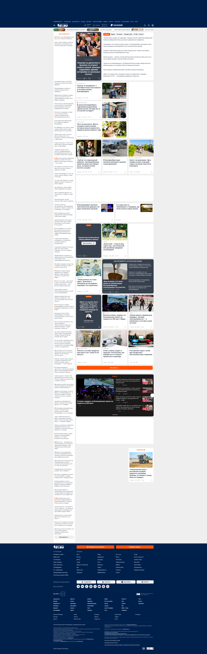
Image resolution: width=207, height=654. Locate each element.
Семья (118, 572)
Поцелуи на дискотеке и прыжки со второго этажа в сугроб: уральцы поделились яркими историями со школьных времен (88, 68)
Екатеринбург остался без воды (128, 261)
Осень (117, 557)
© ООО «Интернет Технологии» (60, 648)
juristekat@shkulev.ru (58, 640)
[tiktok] (107, 586)
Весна (78, 559)
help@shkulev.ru (64, 641)
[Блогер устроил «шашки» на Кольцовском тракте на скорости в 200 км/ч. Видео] (114, 303)
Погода (83, 21)
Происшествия (120, 562)
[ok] (86, 586)
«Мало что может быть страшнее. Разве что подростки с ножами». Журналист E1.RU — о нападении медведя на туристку (88, 307)
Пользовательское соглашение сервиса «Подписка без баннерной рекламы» (122, 645)
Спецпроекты (138, 567)
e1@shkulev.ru (71, 638)
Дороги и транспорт (82, 564)
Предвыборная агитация (60, 572)
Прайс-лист (56, 557)
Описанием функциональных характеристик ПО (115, 633)
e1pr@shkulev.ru (125, 629)
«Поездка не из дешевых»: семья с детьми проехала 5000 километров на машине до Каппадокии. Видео (128, 389)
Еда (78, 567)
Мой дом (100, 564)
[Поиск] (145, 25)
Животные (80, 570)
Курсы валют (125, 21)
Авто (78, 554)
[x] (95, 586)
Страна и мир (138, 559)
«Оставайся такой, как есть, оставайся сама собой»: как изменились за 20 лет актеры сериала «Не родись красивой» (128, 407)
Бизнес (79, 557)
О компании (56, 559)
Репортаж (141, 450)
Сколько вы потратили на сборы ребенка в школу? (88, 238)
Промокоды (67, 21)
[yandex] (103, 586)
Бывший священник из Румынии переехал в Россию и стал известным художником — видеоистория (128, 381)
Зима (99, 554)
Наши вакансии (57, 564)
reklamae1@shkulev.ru (132, 624)
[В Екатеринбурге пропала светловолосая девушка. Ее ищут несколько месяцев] (107, 208)
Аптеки (111, 21)
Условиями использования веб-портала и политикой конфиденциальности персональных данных (127, 634)
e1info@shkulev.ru (90, 639)
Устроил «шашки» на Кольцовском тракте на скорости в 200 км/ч (95, 402)
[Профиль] (153, 25)
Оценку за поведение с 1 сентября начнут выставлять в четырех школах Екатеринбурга (89, 88)
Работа (118, 564)
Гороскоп (117, 21)
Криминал (101, 557)
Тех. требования (58, 570)
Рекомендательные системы (111, 642)
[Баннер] (59, 29)
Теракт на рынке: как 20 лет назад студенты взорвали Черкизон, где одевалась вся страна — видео (128, 398)
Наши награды (57, 562)
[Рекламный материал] (117, 25)
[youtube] (99, 586)
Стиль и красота (138, 557)
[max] (91, 586)
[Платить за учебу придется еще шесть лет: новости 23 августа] (88, 338)
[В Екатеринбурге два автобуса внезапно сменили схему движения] (114, 148)
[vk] (82, 586)
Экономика (137, 564)
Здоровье (79, 572)
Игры (132, 21)
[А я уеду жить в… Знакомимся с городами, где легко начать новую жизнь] (146, 208)
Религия (118, 570)
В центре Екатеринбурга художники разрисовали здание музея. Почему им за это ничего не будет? (88, 108)
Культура (100, 559)
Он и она (118, 554)
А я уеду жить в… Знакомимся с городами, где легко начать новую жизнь (127, 207)
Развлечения (119, 567)
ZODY (136, 21)
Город (78, 562)
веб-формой (80, 641)
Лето (99, 562)
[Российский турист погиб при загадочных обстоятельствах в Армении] (141, 338)
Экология (136, 562)
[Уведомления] (149, 25)
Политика (119, 559)
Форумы (89, 21)
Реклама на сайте (58, 554)
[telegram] (78, 586)
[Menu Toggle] (54, 25)
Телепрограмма (97, 21)
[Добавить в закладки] (99, 78)
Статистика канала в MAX (60, 575)
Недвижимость (58, 21)
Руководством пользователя (111, 632)
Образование (101, 572)
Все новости (64, 34)
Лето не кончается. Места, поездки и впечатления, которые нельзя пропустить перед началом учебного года (89, 127)
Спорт (135, 554)
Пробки (96, 25)
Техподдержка (57, 567)
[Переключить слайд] (152, 395)
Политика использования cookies (112, 640)
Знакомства (75, 21)
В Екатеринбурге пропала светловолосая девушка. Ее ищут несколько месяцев (88, 207)
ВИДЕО (114, 376)
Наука (99, 567)
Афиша (105, 21)
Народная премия (139, 570)
